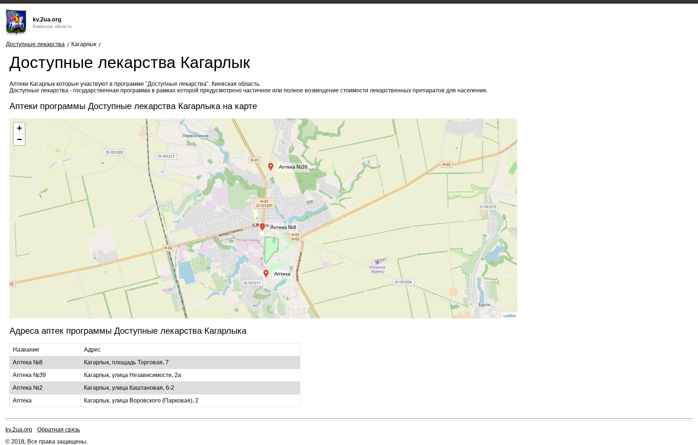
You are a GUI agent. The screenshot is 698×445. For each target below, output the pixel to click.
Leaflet (510, 315)
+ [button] (19, 128)
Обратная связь (58, 429)
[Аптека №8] (262, 225)
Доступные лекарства (35, 44)
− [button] (19, 139)
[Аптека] (265, 272)
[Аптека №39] (270, 165)
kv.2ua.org (18, 429)
